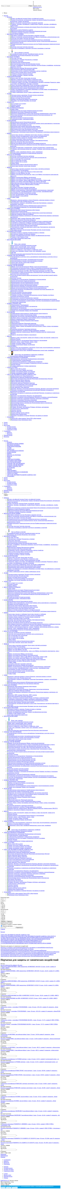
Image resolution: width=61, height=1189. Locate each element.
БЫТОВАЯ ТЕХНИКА (13, 56)
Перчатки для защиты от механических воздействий (24, 953)
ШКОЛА (9, 336)
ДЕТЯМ (9, 93)
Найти (5, 495)
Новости (9, 432)
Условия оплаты (11, 426)
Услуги (6, 424)
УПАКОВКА (10, 417)
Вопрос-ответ (7, 1175)
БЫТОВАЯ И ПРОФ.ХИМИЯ (15, 34)
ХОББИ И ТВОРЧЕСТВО (14, 303)
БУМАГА (9, 17)
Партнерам (7, 1164)
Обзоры (6, 1178)
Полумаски (18, 950)
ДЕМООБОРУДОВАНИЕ (14, 76)
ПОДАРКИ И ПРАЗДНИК (14, 231)
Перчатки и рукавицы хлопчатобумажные (12, 947)
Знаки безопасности (48, 951)
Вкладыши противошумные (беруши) (25, 956)
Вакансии (9, 433)
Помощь (3, 1157)
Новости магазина (7, 926)
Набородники (45, 947)
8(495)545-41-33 (37, 7)
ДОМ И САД (10, 102)
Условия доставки (12, 428)
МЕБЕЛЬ (9, 167)
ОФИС (9, 198)
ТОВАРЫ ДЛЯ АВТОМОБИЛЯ (16, 255)
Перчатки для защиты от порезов (32, 947)
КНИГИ (9, 133)
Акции (6, 422)
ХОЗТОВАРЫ (11, 312)
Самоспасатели (18, 949)
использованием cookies (27, 1186)
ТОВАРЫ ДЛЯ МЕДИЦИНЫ (15, 265)
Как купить (7, 425)
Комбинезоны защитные (42, 956)
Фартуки (7, 949)
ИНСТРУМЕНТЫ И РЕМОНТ (15, 107)
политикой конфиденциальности (44, 1186)
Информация (4, 1155)
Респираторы (11, 950)
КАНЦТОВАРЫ (11, 120)
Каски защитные (10, 956)
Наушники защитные (44, 954)
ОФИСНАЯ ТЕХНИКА (13, 208)
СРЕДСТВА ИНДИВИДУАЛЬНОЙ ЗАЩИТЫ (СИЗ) (21, 374)
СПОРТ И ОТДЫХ (12, 367)
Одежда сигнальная (20, 954)
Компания (3, 1154)
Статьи (6, 1173)
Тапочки (12, 949)
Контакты (6, 436)
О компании (7, 431)
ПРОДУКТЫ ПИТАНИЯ (14, 239)
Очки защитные (11, 954)
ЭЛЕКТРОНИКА (12, 346)
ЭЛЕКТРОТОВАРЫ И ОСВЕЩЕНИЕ (17, 357)
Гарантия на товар (12, 429)
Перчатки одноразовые (18, 951)
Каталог (6, 15)
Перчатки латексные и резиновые (34, 951)
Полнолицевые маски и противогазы (31, 950)
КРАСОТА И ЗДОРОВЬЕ (14, 154)
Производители (8, 435)
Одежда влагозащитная (32, 954)
